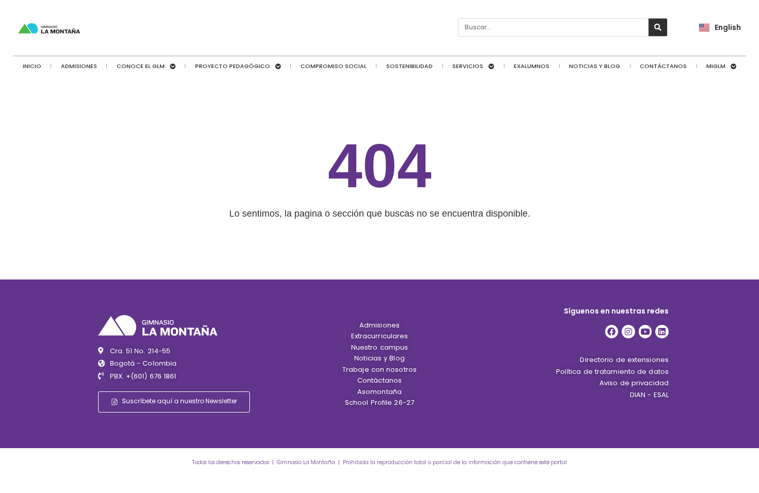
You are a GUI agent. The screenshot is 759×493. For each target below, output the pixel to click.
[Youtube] (645, 331)
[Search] (658, 27)
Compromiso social (334, 66)
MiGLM (715, 66)
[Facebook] (612, 331)
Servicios (467, 66)
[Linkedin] (662, 331)
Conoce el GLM (141, 66)
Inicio (32, 66)
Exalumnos (531, 66)
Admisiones (79, 66)
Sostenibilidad (409, 66)
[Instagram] (628, 331)
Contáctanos (663, 66)
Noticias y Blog (594, 66)
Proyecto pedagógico (232, 66)
